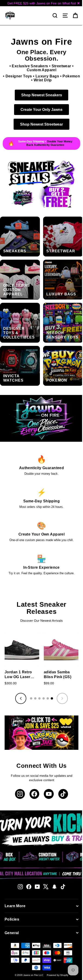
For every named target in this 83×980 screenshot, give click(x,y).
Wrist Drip (43, 80)
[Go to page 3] (39, 698)
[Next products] (62, 698)
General (12, 933)
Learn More (15, 906)
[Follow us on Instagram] (20, 794)
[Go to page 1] (31, 698)
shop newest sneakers (41, 95)
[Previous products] (20, 698)
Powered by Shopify (57, 975)
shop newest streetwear (41, 124)
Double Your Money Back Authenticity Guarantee (49, 143)
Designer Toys (19, 76)
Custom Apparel (41, 70)
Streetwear (61, 66)
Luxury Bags (47, 76)
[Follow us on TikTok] (63, 794)
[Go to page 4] (43, 698)
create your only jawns (41, 109)
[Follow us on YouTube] (49, 794)
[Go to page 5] (48, 698)
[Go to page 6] (52, 698)
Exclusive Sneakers (30, 66)
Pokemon (71, 76)
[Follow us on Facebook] (34, 794)
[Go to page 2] (35, 698)
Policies (12, 919)
